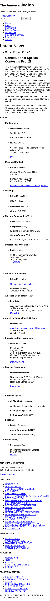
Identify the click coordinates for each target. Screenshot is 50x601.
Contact (8, 39)
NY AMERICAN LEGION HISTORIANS (23, 524)
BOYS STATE (11, 491)
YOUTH (8, 582)
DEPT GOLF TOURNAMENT (18, 507)
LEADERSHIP (11, 484)
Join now (11, 16)
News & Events (12, 30)
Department (10, 28)
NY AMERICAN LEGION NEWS (19, 521)
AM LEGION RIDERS (15, 519)
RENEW (9, 562)
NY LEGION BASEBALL (16, 517)
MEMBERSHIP (12, 558)
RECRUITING (11, 567)
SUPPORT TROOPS (14, 586)
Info (12, 157)
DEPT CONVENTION (15, 545)
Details (16, 262)
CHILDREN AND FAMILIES (18, 584)
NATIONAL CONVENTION (17, 548)
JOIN (7, 560)
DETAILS (14, 313)
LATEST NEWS (12, 538)
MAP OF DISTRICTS (14, 510)
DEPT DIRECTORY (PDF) (17, 503)
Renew (3, 16)
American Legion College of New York (27, 328)
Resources (10, 37)
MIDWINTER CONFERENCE (18, 543)
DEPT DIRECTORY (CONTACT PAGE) (23, 500)
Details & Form (17, 362)
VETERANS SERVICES (16, 579)
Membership (10, 33)
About (8, 26)
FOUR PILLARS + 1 (14, 577)
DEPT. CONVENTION (15, 498)
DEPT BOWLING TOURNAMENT (20, 505)
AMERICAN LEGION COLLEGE (20, 489)
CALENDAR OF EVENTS (17, 541)
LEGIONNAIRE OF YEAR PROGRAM (22, 512)
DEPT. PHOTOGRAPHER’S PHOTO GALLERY (27, 496)
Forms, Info (15, 386)
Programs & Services (14, 35)
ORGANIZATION (13, 487)
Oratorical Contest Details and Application (29, 186)
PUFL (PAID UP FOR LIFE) (17, 565)
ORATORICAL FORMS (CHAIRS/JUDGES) (25, 526)
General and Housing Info (22, 284)
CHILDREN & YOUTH (15, 494)
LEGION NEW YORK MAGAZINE (20, 514)
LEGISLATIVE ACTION (15, 591)
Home (8, 23)
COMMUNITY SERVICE (16, 589)
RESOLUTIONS (12, 528)
